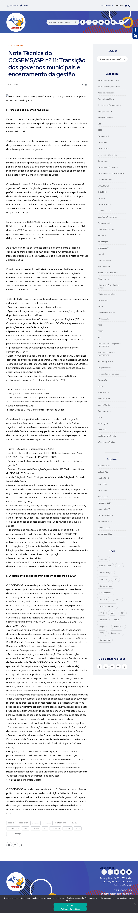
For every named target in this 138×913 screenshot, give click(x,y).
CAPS (101, 633)
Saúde (77, 828)
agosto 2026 (104, 465)
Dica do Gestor (105, 204)
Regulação (102, 380)
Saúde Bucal (103, 392)
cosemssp (35, 823)
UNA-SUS (102, 429)
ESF (112, 613)
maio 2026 (102, 484)
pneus (116, 619)
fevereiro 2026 (105, 503)
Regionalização (105, 367)
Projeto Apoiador (105, 361)
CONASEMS (103, 148)
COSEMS (11, 823)
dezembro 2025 (105, 515)
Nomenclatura (105, 586)
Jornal (101, 254)
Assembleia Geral (106, 99)
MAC (101, 613)
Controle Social (105, 179)
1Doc (25, 5)
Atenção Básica (105, 111)
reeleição (67, 828)
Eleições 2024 (104, 210)
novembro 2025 (105, 521)
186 (115, 579)
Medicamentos (105, 279)
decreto (103, 599)
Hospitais (102, 235)
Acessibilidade (106, 5)
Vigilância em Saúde (107, 436)
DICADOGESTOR (61, 823)
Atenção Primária (105, 117)
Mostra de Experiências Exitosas (108, 286)
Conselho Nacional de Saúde (111, 173)
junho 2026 (103, 478)
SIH (119, 566)
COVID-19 (102, 192)
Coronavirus (104, 640)
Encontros (118, 626)
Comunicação (104, 136)
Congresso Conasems (108, 167)
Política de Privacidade (70, 909)
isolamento (116, 633)
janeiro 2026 (104, 509)
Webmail (14, 5)
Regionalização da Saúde (109, 374)
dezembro (47, 823)
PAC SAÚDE (103, 319)
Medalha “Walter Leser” (108, 272)
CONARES (102, 142)
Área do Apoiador (106, 93)
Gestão (25, 828)
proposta (103, 626)
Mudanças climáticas (107, 294)
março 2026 (103, 496)
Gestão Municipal (106, 229)
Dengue (101, 198)
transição (18, 834)
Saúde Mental (104, 405)
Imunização (103, 241)
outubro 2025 (104, 527)
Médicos (103, 579)
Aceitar (70, 905)
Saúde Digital (104, 398)
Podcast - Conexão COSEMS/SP (106, 353)
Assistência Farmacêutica (109, 105)
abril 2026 (102, 490)
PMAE (100, 331)
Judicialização (104, 260)
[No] (134, 903)
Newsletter (103, 300)
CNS (100, 130)
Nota (44, 828)
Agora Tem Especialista (108, 80)
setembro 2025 (105, 534)
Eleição (74, 823)
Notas (100, 306)
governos (35, 828)
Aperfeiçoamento (107, 606)
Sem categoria (104, 411)
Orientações (55, 828)
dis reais (103, 619)
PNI (99, 337)
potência (103, 559)
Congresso (103, 161)
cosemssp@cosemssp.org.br (116, 893)
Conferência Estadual (107, 155)
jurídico (117, 599)
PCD (100, 325)
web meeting (105, 566)
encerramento (13, 828)
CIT (99, 124)
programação (105, 592)
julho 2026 (103, 472)
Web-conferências (106, 442)
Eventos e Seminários (107, 217)
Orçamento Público (106, 312)
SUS (9, 834)
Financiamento (104, 223)
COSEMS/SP (23, 823)
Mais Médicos (104, 266)
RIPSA (100, 386)
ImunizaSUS (103, 248)
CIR (122, 613)
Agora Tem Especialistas (109, 86)
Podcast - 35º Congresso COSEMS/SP (109, 345)
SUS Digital (103, 423)
